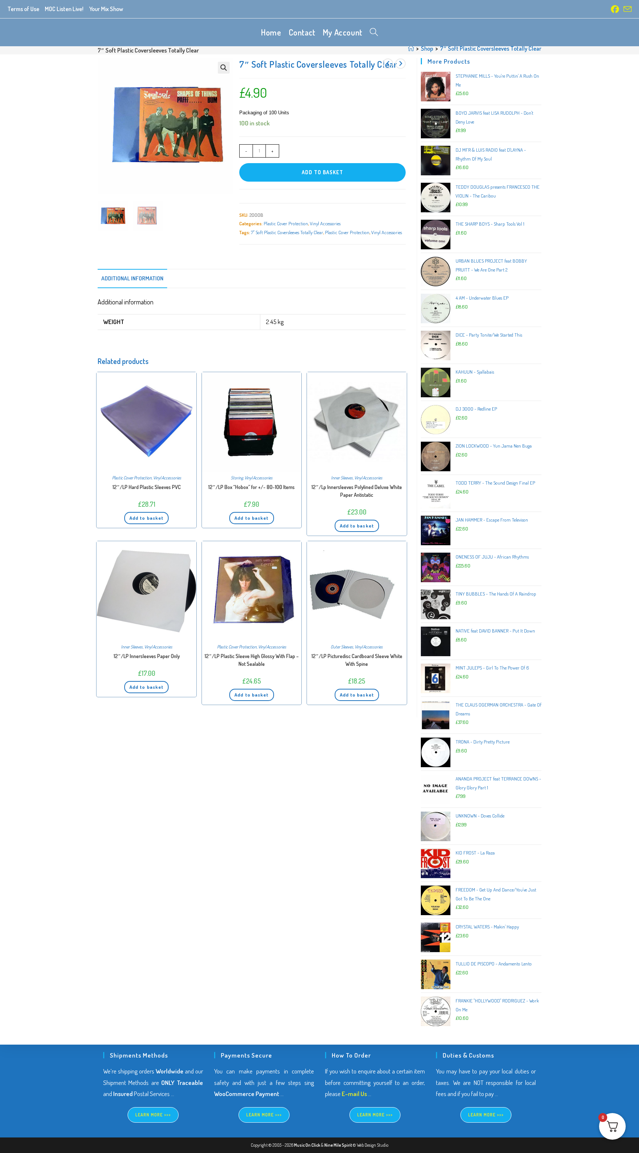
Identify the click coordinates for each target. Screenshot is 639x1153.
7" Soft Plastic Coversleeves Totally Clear (287, 232)
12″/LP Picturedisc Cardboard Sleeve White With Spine (356, 660)
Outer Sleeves (342, 647)
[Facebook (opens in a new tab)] (615, 9)
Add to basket (322, 172)
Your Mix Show (106, 9)
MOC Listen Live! (64, 9)
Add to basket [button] (146, 518)
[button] (224, 68)
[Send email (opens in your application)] (626, 9)
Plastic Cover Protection (286, 223)
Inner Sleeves (342, 478)
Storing (237, 478)
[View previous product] (388, 63)
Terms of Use (23, 9)
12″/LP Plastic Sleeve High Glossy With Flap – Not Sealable (251, 660)
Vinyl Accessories (325, 223)
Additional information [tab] (132, 278)
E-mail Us (354, 1094)
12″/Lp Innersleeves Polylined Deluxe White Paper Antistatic (356, 491)
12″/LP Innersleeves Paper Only (147, 656)
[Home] (411, 48)
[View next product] (400, 63)
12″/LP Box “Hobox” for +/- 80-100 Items (251, 487)
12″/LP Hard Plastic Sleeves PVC (146, 487)
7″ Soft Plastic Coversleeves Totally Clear (490, 48)
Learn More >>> (153, 1114)
